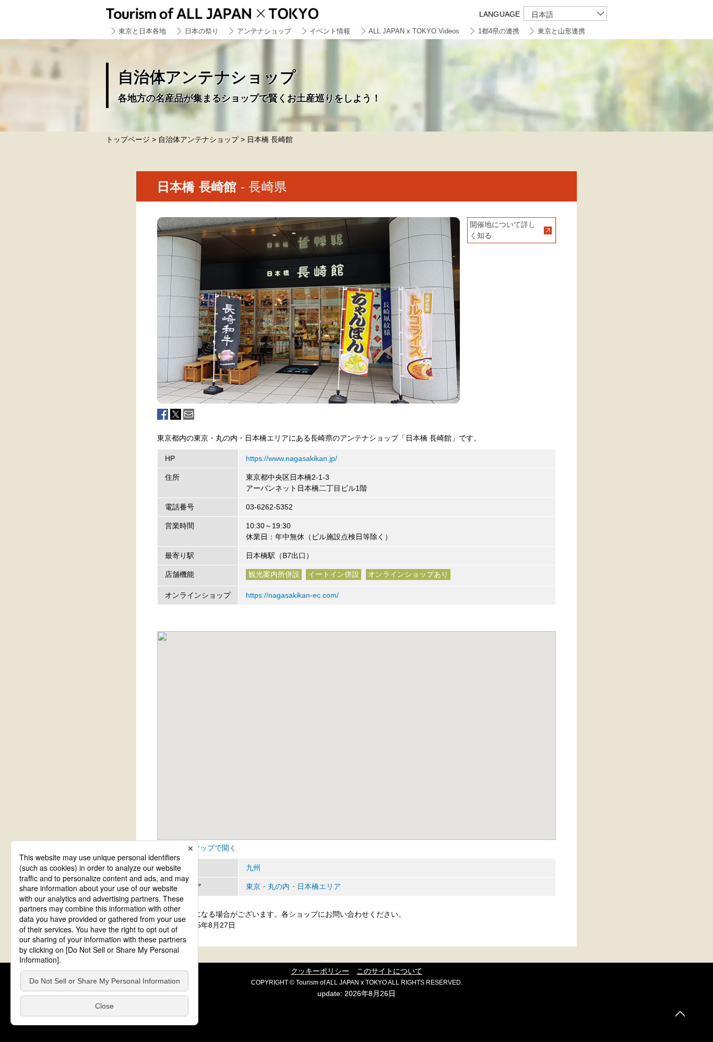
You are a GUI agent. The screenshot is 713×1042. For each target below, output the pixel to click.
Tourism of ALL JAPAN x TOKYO (236, 11)
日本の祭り (202, 31)
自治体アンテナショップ (198, 139)
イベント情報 (330, 31)
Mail (188, 414)
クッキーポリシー (320, 971)
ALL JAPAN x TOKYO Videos (414, 31)
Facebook (162, 414)
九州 (253, 867)
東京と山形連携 (561, 31)
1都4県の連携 (498, 31)
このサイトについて (389, 971)
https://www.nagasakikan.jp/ (291, 458)
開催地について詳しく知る (503, 230)
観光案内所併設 (274, 574)
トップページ (128, 139)
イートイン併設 (333, 574)
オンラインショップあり (408, 574)
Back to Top (680, 1013)
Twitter (175, 414)
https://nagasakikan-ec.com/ (292, 595)
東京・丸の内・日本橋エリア (293, 886)
